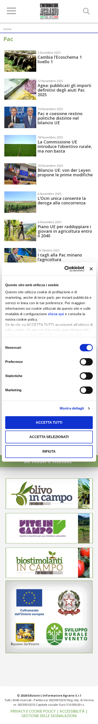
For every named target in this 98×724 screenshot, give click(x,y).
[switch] (86, 361)
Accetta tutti (49, 422)
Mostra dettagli (72, 408)
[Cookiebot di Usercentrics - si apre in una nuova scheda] (64, 269)
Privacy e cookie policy (33, 711)
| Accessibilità (71, 711)
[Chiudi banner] (91, 268)
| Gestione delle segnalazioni (54, 713)
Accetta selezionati (49, 437)
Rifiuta (49, 451)
